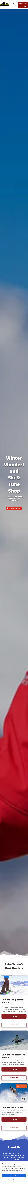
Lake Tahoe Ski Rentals (12, 1107)
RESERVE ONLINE (24, 5)
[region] (14, 1174)
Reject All (14, 1183)
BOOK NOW (14, 1016)
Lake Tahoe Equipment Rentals (12, 1001)
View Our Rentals (15, 508)
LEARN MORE (14, 1025)
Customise (14, 1179)
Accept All (14, 1175)
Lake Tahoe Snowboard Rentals (13, 1056)
